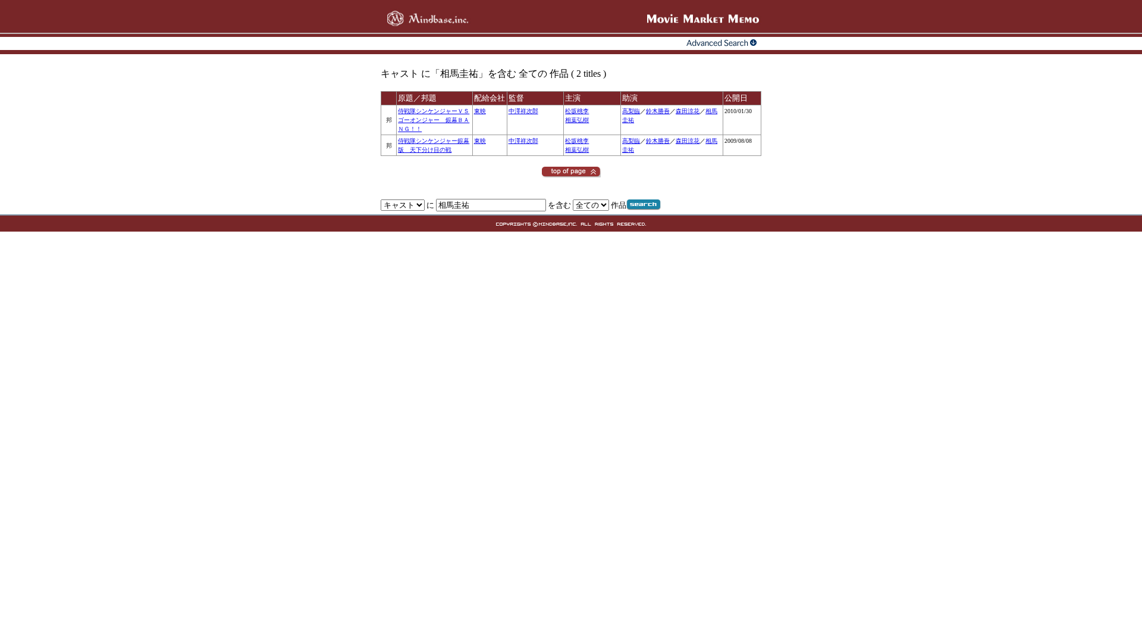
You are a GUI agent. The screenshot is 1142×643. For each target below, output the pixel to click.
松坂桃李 (577, 111)
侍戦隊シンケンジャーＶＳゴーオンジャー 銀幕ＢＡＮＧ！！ (433, 120)
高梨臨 (631, 111)
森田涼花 (687, 111)
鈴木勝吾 (658, 111)
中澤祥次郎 (523, 111)
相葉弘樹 (577, 120)
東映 (480, 111)
